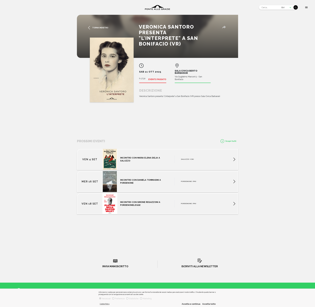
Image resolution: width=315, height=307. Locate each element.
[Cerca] (295, 7)
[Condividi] (224, 27)
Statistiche (133, 298)
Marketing (147, 298)
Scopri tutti (230, 141)
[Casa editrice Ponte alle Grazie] (157, 7)
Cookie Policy (105, 304)
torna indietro (100, 28)
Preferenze (120, 298)
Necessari (106, 298)
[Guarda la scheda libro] (112, 70)
